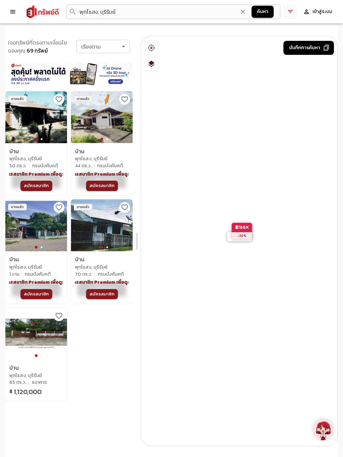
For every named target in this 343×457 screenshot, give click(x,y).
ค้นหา (262, 11)
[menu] (12, 11)
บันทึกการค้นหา (304, 47)
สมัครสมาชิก (36, 185)
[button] (103, 46)
